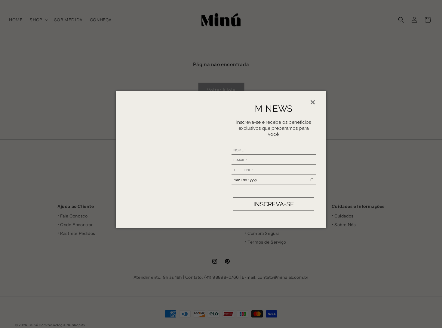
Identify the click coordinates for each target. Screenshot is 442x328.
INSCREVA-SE (273, 204)
